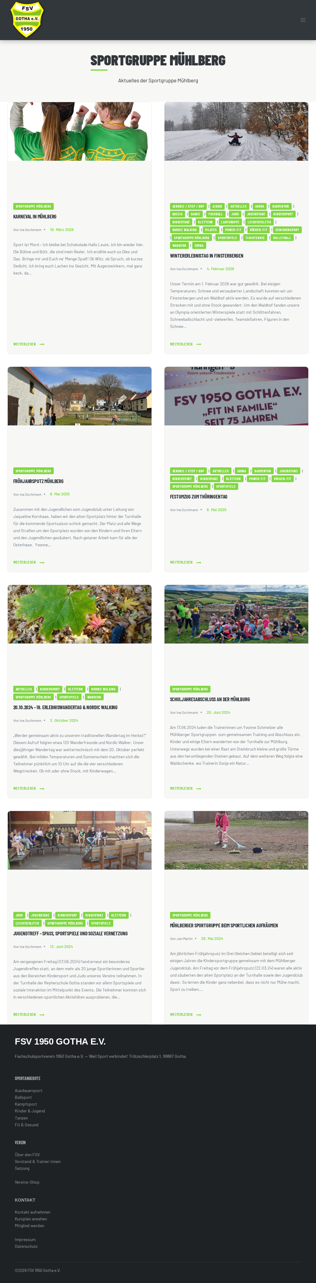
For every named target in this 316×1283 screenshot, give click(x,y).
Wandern (179, 245)
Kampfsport (26, 1104)
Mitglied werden (29, 1225)
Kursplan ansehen (31, 1218)
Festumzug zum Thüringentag (199, 496)
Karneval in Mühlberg (35, 216)
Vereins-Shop (27, 1182)
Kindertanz (181, 222)
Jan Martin (185, 938)
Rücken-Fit (259, 230)
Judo (235, 214)
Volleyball (282, 238)
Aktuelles (239, 206)
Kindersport (283, 214)
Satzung (22, 1168)
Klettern (205, 222)
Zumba (199, 245)
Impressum (25, 1239)
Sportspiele (227, 238)
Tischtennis (255, 238)
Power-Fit (233, 230)
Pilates (211, 230)
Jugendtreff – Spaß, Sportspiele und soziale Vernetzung (70, 933)
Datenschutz (26, 1246)
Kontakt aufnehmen (32, 1212)
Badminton (280, 206)
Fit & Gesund (27, 1124)
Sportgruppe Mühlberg (33, 206)
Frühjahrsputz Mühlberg (38, 481)
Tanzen (21, 1117)
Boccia (178, 214)
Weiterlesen (24, 344)
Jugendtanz (256, 214)
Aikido (217, 206)
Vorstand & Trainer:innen (37, 1161)
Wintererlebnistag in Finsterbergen (206, 255)
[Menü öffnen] (303, 20)
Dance (195, 214)
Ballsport (23, 1097)
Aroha (259, 206)
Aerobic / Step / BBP (188, 206)
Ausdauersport (28, 1090)
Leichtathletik (259, 222)
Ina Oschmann (30, 229)
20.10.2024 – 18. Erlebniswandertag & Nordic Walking (65, 707)
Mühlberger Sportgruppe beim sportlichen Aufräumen (224, 925)
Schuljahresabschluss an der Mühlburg (210, 699)
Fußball (216, 214)
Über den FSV (27, 1154)
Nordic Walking (185, 230)
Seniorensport (287, 230)
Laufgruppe (230, 222)
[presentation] (80, 150)
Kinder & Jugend (30, 1110)
